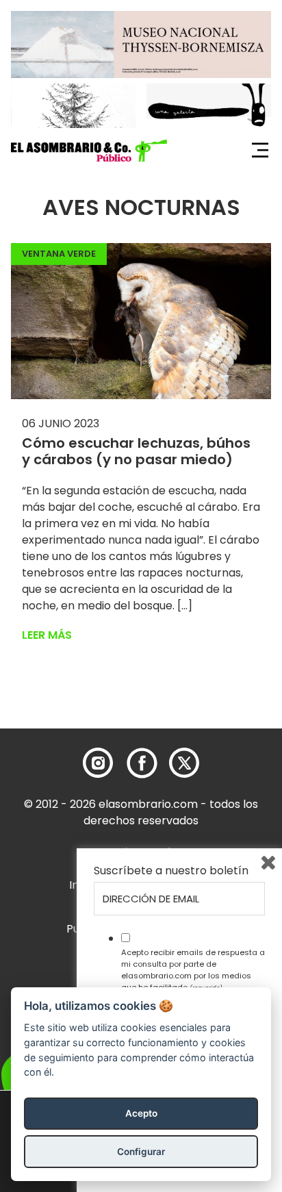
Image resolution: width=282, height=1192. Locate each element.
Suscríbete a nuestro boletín (171, 870)
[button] (89, 151)
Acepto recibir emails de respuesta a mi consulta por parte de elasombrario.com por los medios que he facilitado (193, 969)
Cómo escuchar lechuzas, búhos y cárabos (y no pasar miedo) (136, 451)
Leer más (47, 635)
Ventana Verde (59, 253)
